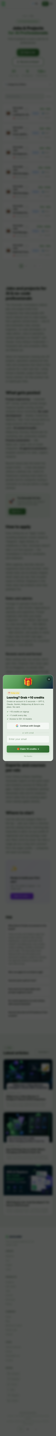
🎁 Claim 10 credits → (28, 749)
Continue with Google (30, 726)
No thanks (28, 756)
